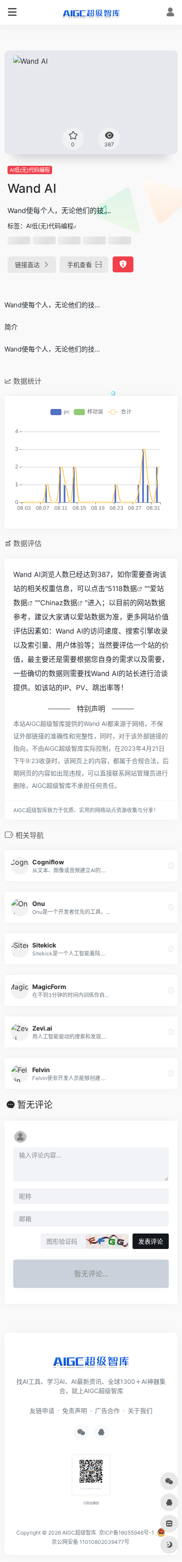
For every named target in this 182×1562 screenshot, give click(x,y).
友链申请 (42, 1410)
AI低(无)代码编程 (30, 170)
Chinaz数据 (58, 602)
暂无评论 (35, 1105)
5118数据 (122, 588)
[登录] (170, 13)
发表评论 (150, 1241)
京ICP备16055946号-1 (126, 1532)
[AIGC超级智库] (91, 12)
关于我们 (140, 1410)
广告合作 (107, 1410)
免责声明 (74, 1410)
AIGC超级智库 (79, 1532)
